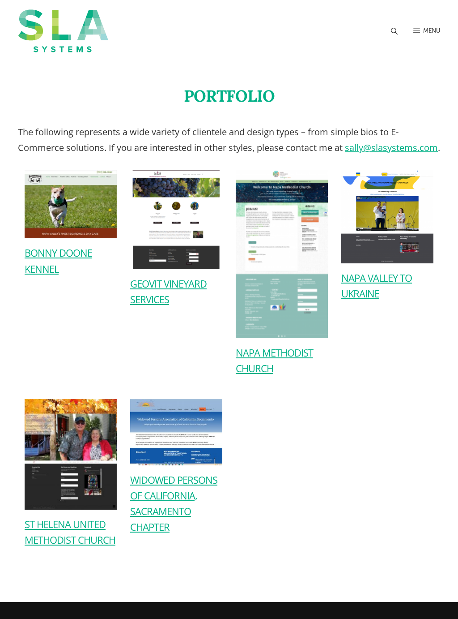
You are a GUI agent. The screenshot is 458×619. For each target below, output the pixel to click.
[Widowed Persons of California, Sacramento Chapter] (163, 432)
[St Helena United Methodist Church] (58, 454)
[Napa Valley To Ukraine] (375, 217)
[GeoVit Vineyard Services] (163, 220)
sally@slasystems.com (391, 148)
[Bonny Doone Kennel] (58, 204)
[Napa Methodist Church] (269, 254)
